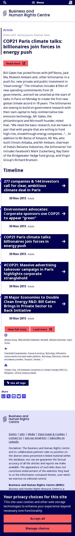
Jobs (22, 434)
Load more (40, 329)
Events (13, 434)
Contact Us (15, 438)
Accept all (37, 519)
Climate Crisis (10, 369)
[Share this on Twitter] (9, 396)
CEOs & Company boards (25, 373)
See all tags (18, 383)
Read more (13, 63)
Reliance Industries (57, 340)
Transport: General (32, 359)
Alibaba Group (10, 340)
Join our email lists (36, 438)
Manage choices (37, 528)
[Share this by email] (24, 396)
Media (31, 434)
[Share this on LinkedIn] (14, 396)
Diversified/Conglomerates (15, 353)
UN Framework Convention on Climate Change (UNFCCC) (42, 369)
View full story (17, 329)
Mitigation (8, 373)
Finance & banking (36, 353)
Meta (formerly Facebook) (28, 340)
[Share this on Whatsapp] (3, 396)
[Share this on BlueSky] (19, 396)
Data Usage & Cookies (51, 434)
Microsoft (44, 340)
